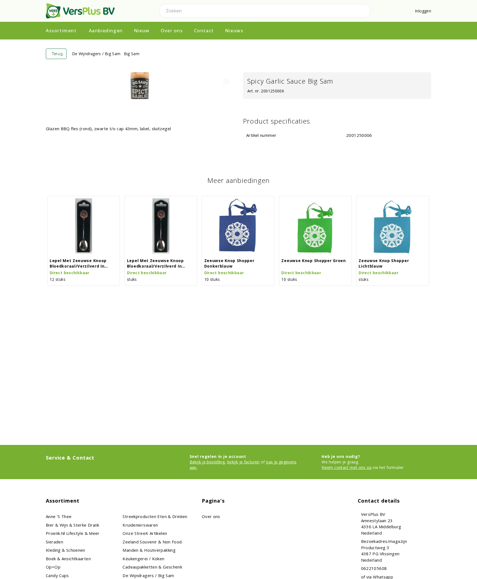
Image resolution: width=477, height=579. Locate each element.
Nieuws (234, 31)
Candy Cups (57, 575)
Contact (204, 31)
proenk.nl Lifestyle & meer (73, 533)
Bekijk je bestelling (207, 462)
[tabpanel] (140, 85)
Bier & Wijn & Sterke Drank (72, 525)
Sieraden (54, 542)
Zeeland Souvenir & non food (152, 542)
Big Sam (132, 53)
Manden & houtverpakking (149, 550)
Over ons (172, 31)
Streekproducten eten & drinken (155, 516)
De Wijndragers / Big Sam (96, 53)
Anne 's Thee (59, 516)
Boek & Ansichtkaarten (68, 558)
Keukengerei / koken (143, 558)
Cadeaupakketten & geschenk (152, 567)
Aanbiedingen (106, 31)
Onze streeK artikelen (145, 533)
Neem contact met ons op (347, 467)
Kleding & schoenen (65, 550)
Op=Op (53, 567)
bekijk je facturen (243, 462)
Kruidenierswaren (140, 525)
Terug (57, 54)
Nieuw (142, 31)
